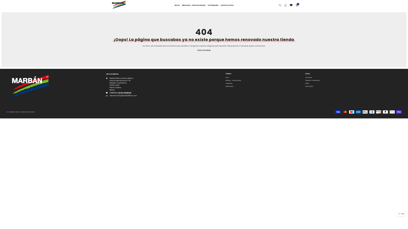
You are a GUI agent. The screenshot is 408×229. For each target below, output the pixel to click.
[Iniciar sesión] (285, 5)
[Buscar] (280, 5)
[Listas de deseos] (291, 5)
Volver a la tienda (204, 50)
